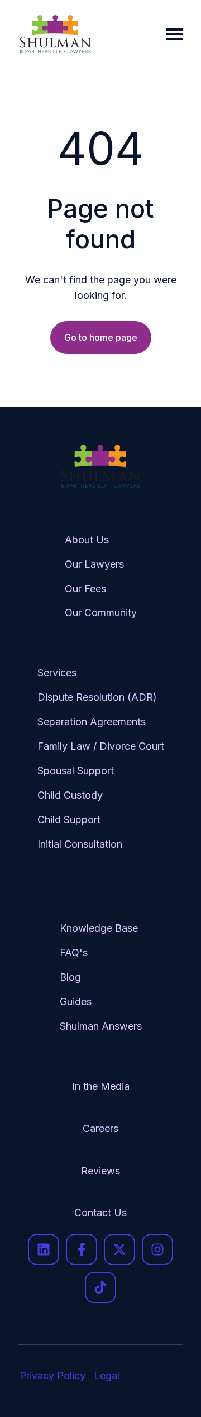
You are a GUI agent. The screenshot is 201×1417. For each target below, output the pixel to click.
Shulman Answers (101, 1026)
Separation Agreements (91, 721)
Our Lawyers (94, 564)
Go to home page (100, 337)
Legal (106, 1375)
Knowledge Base (99, 928)
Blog (70, 977)
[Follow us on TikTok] (100, 1287)
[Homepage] (55, 34)
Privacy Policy (52, 1375)
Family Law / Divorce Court (100, 746)
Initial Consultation (79, 844)
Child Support (68, 819)
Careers (100, 1128)
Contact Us (100, 1212)
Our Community (101, 612)
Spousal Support (75, 770)
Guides (76, 1001)
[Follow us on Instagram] (157, 1249)
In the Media (101, 1086)
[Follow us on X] (119, 1249)
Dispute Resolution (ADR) (97, 697)
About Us (87, 539)
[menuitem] (100, 573)
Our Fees (85, 588)
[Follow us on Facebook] (81, 1249)
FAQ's (74, 952)
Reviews (100, 1171)
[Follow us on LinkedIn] (43, 1249)
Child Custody (70, 795)
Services (56, 672)
